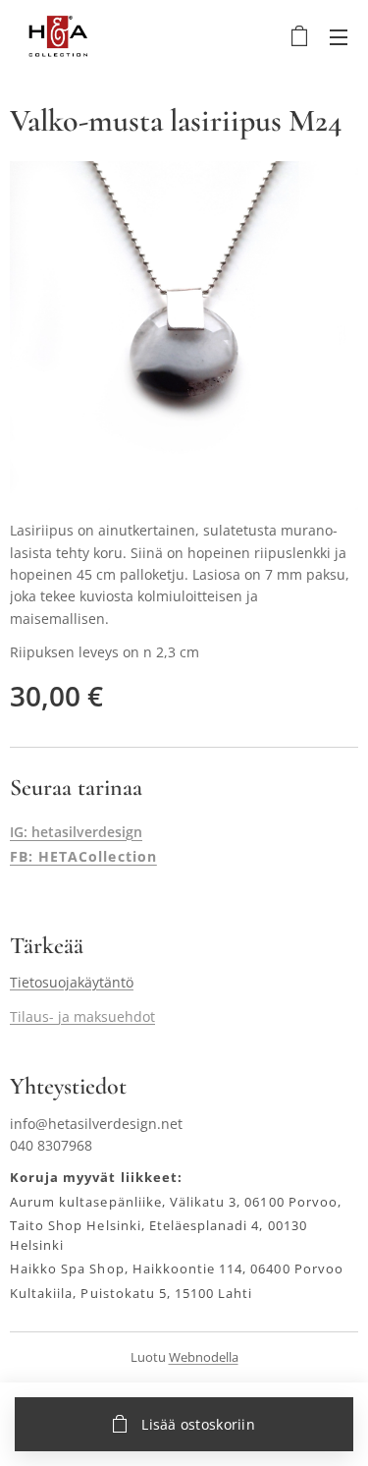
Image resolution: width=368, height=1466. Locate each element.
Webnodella (203, 1357)
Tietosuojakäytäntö (71, 982)
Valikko (338, 36)
